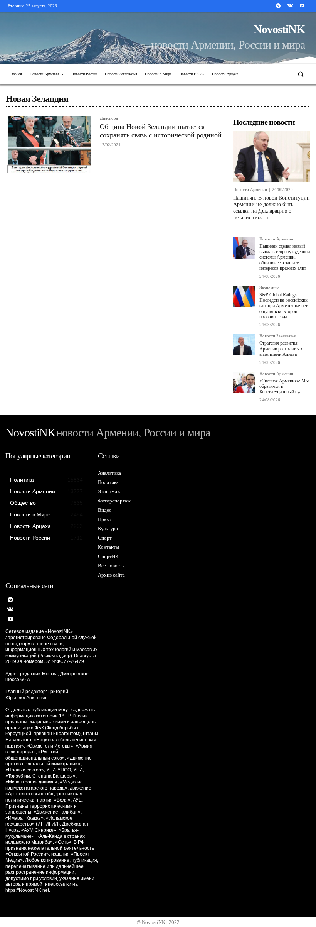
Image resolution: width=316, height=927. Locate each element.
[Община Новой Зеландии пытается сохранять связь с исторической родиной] (49, 144)
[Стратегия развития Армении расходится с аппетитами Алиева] (244, 344)
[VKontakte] (290, 6)
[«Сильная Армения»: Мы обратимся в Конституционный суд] (244, 382)
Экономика (269, 288)
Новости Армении (250, 190)
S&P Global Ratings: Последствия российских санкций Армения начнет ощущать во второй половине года (283, 306)
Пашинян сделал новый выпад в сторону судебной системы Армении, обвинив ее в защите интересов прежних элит (284, 257)
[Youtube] (302, 6)
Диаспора (109, 118)
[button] (301, 74)
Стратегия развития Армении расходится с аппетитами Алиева (281, 348)
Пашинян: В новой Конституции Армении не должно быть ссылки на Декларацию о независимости (271, 207)
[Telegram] (278, 6)
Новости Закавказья (277, 336)
